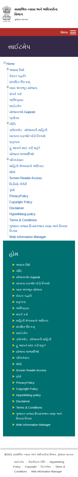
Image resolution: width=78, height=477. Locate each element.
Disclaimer (16, 208)
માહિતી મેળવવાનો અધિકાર (26, 166)
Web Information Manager (27, 237)
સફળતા (14, 142)
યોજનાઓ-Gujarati (22, 112)
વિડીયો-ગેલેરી (18, 184)
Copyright (30, 466)
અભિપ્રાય (16, 100)
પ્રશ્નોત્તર (14, 118)
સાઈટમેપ (15, 106)
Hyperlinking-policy (22, 214)
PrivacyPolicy (18, 196)
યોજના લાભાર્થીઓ (21, 154)
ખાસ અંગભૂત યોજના (23, 88)
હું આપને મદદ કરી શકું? (24, 148)
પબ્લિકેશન (16, 160)
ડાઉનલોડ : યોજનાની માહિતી (28, 130)
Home (10, 63)
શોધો (12, 172)
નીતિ (12, 124)
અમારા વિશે (16, 70)
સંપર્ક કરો (15, 94)
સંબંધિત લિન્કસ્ (19, 82)
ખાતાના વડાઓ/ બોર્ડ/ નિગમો (27, 136)
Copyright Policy (20, 202)
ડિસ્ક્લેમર (46, 466)
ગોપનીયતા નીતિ (36, 461)
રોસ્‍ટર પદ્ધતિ (17, 76)
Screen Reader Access (25, 178)
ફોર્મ (12, 190)
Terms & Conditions (23, 220)
